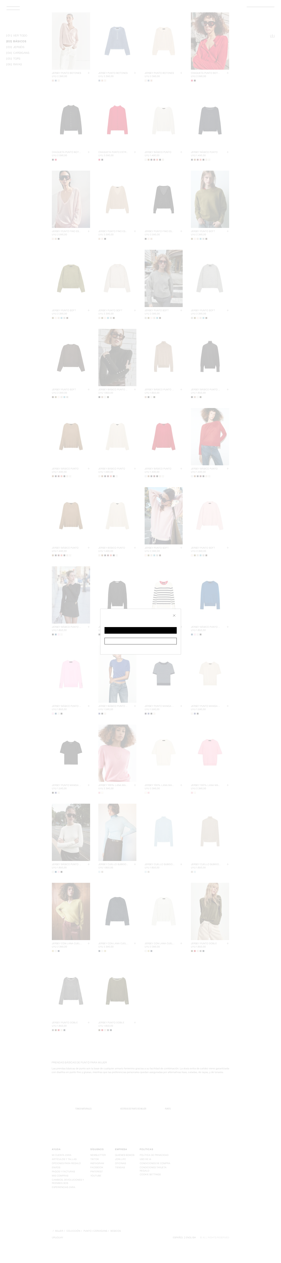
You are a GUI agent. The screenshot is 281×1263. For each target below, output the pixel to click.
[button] (141, 630)
